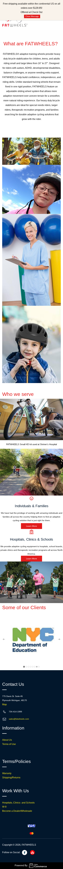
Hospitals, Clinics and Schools (18, 802)
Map (4, 704)
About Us (7, 740)
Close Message (32, 16)
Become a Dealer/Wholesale (17, 811)
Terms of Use (9, 744)
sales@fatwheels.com (19, 719)
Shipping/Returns (11, 777)
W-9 (4, 806)
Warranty (6, 773)
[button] (31, 526)
